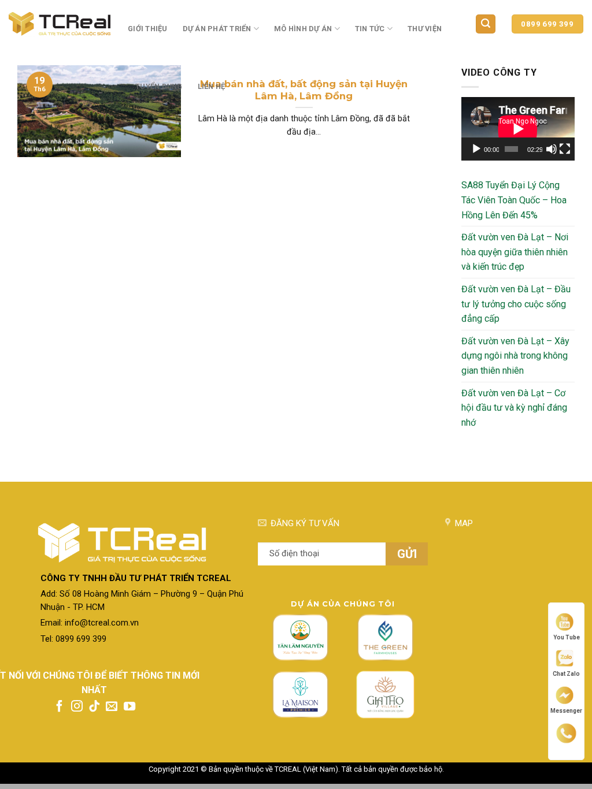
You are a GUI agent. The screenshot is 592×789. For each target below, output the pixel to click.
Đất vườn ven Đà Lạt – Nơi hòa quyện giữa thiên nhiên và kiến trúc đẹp (514, 252)
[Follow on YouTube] (129, 707)
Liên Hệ (211, 86)
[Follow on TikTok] (94, 707)
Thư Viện (425, 28)
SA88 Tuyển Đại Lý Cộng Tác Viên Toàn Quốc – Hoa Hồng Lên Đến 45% (514, 200)
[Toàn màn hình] (565, 149)
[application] (518, 129)
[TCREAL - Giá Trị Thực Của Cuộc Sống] (59, 24)
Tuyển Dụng (159, 86)
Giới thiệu (148, 28)
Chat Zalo (566, 673)
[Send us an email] (111, 707)
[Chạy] (476, 149)
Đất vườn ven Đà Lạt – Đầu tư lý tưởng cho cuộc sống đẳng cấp (516, 304)
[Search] (485, 24)
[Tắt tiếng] (551, 149)
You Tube (566, 637)
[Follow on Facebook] (59, 707)
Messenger (566, 710)
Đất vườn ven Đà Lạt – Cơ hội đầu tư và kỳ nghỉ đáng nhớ (514, 408)
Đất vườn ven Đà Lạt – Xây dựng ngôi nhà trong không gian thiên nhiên (515, 356)
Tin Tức (370, 28)
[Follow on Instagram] (77, 707)
